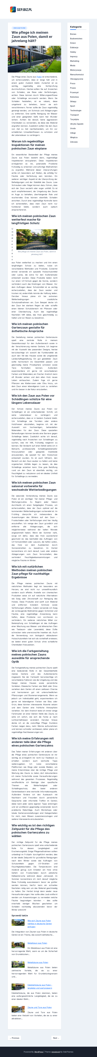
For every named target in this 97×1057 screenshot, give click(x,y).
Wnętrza (73, 137)
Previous (14, 1038)
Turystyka (74, 119)
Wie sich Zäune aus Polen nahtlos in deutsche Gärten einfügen (40, 923)
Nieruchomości (77, 74)
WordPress (38, 1052)
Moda (72, 65)
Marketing (74, 61)
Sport (72, 106)
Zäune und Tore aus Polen (40, 1007)
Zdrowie (74, 142)
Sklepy (73, 101)
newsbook (55, 1052)
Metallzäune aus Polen (38, 962)
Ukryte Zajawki (76, 124)
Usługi (73, 133)
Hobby (73, 52)
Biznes (73, 34)
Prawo (73, 88)
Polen (39, 77)
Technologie (75, 110)
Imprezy (73, 56)
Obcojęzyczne (19, 28)
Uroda (73, 128)
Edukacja (74, 47)
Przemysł (74, 92)
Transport (74, 115)
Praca (72, 83)
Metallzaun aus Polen (37, 943)
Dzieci (73, 43)
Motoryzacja (75, 70)
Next (56, 1038)
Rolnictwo (74, 97)
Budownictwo (76, 38)
